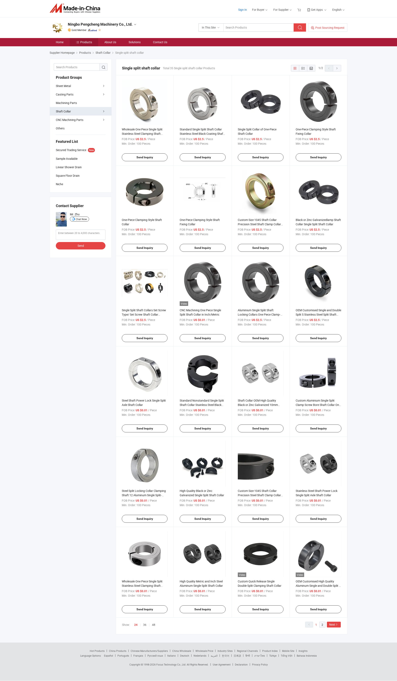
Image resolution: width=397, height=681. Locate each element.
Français (138, 655)
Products (86, 42)
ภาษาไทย (259, 655)
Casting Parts (64, 94)
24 (136, 624)
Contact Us (160, 42)
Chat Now (81, 219)
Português (123, 655)
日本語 (237, 655)
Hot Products (97, 650)
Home (59, 42)
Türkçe (272, 655)
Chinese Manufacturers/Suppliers (149, 650)
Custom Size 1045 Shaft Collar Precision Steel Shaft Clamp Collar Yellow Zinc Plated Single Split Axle (259, 495)
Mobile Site (288, 650)
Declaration (241, 664)
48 (153, 625)
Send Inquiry (144, 157)
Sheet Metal (63, 86)
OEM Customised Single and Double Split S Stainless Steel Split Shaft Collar (318, 314)
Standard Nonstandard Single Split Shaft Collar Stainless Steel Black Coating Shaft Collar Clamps (202, 404)
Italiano (171, 655)
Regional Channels (247, 650)
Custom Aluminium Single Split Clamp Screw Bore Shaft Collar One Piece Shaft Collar (318, 404)
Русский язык (155, 655)
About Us (110, 42)
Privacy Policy (260, 664)
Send (81, 246)
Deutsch (184, 655)
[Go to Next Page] (337, 68)
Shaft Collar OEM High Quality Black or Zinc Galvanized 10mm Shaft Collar (258, 404)
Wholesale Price (204, 650)
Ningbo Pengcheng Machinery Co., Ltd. (100, 24)
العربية (214, 655)
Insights (303, 650)
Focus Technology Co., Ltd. (171, 664)
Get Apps (316, 10)
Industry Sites (225, 650)
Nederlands (200, 655)
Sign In (242, 10)
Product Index (270, 650)
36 (144, 625)
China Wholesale (181, 650)
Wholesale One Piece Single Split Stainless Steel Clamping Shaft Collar (142, 133)
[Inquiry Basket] (300, 10)
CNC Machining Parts (69, 120)
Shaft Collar (63, 111)
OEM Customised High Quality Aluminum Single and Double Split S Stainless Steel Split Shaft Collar (318, 585)
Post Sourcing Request (329, 28)
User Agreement (222, 664)
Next (332, 624)
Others (60, 128)
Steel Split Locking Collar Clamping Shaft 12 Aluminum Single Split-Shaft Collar (144, 495)
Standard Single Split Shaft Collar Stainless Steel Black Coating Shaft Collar (202, 133)
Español (108, 655)
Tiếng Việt (286, 655)
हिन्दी (247, 655)
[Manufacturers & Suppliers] (76, 8)
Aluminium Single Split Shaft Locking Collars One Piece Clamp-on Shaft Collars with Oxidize (259, 314)
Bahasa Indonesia (307, 655)
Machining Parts (66, 103)
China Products (117, 650)
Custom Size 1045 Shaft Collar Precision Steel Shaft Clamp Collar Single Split (259, 224)
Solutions (135, 42)
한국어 (225, 655)
